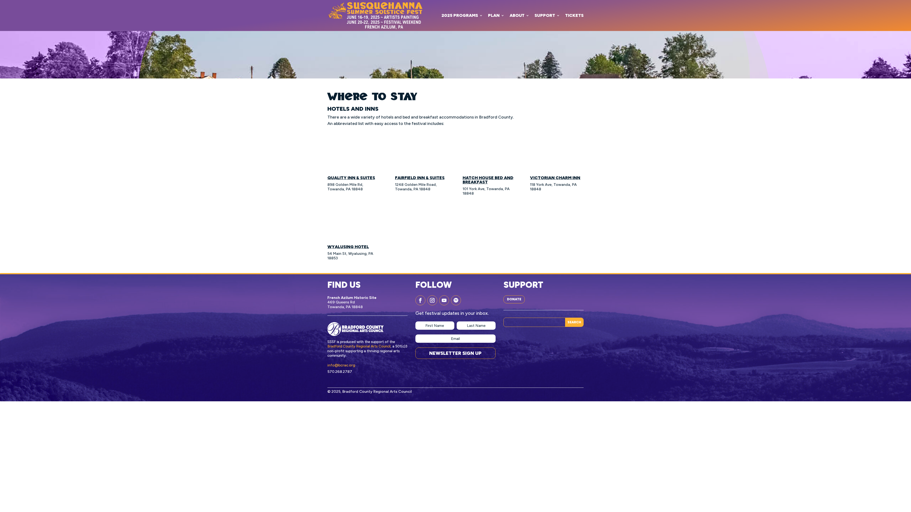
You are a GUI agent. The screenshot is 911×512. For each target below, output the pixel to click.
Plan (494, 15)
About (517, 15)
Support (545, 15)
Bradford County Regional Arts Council (358, 346)
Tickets (574, 15)
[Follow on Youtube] (444, 300)
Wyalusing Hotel (348, 246)
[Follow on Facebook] (420, 300)
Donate (514, 299)
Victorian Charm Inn (555, 177)
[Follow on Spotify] (456, 300)
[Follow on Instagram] (432, 300)
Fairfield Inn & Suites (420, 177)
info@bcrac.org (341, 365)
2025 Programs (460, 15)
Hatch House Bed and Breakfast (488, 180)
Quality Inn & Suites (351, 177)
